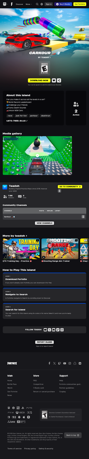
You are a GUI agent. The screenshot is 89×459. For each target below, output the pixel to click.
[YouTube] (45, 329)
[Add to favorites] (54, 80)
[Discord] (53, 329)
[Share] (59, 80)
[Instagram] (62, 329)
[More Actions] (59, 190)
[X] (49, 329)
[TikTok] (57, 329)
